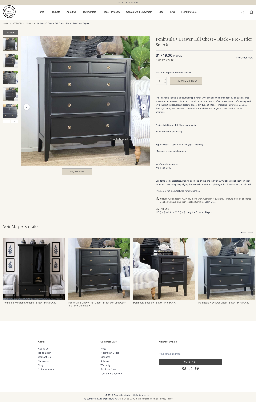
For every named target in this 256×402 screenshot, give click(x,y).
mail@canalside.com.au (147, 398)
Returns (104, 361)
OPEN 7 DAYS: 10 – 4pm (128, 2)
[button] (243, 233)
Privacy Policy (166, 398)
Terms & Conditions (111, 373)
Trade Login (44, 352)
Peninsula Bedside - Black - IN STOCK (154, 303)
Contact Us (44, 356)
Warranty (105, 365)
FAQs (103, 348)
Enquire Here (77, 171)
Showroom (44, 361)
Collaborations (46, 369)
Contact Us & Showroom (139, 12)
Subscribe (190, 362)
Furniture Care (189, 12)
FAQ (172, 12)
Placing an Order (109, 352)
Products (55, 12)
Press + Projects (111, 12)
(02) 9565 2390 (127, 398)
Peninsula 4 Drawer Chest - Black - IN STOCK (223, 303)
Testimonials (89, 12)
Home (41, 12)
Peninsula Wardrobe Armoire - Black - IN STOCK (29, 303)
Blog (161, 12)
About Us (71, 12)
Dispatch (105, 356)
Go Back (10, 32)
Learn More (210, 202)
